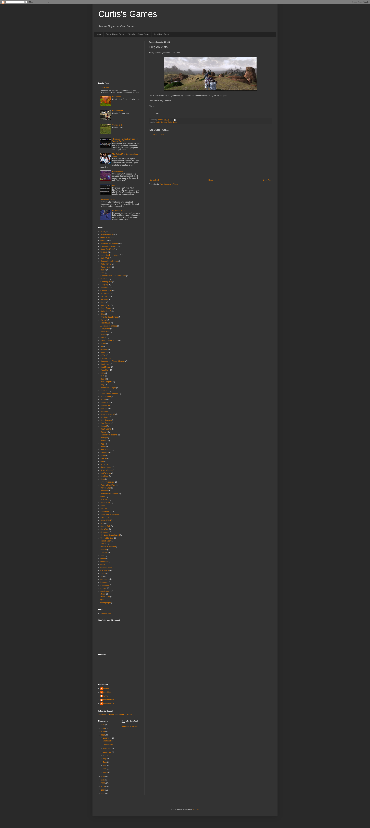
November (107, 749)
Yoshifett (103, 252)
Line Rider (104, 476)
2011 (103, 776)
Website (103, 550)
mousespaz (105, 585)
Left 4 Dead (105, 293)
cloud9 (103, 559)
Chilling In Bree (118, 125)
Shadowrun (105, 287)
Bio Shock (104, 417)
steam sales (105, 597)
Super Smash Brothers (109, 394)
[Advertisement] (210, 157)
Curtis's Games (127, 14)
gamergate (104, 579)
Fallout (103, 456)
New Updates (117, 171)
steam (102, 594)
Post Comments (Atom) (169, 184)
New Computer (106, 382)
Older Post (267, 180)
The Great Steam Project (110, 535)
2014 (103, 728)
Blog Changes (106, 420)
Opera (102, 497)
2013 (103, 732)
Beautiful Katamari (107, 414)
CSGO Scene (105, 429)
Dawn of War (105, 305)
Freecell (103, 458)
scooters (103, 349)
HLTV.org (104, 464)
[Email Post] (175, 119)
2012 (103, 735)
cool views (104, 562)
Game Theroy (105, 267)
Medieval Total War (107, 485)
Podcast (103, 335)
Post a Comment (158, 134)
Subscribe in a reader (130, 726)
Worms (103, 399)
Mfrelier (106, 688)
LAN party (104, 285)
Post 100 (103, 509)
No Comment (117, 111)
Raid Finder (105, 517)
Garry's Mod (105, 329)
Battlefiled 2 (105, 411)
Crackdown (104, 364)
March (105, 772)
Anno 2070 (104, 403)
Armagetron (105, 405)
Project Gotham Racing (109, 514)
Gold (114, 185)
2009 (103, 783)
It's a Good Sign (118, 211)
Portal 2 (103, 506)
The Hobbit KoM (106, 538)
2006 (103, 793)
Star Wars (104, 529)
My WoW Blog (105, 613)
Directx (103, 447)
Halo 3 (103, 270)
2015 (103, 725)
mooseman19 (108, 703)
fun (101, 576)
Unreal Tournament (108, 547)
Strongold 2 (105, 532)
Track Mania (105, 323)
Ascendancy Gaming (108, 326)
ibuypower (104, 582)
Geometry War (106, 282)
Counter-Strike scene (108, 435)
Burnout (103, 426)
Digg (102, 444)
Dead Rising (105, 367)
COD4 (102, 355)
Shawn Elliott (105, 520)
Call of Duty (105, 258)
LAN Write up (105, 473)
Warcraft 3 (104, 279)
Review (103, 338)
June (105, 762)
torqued (103, 600)
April (105, 769)
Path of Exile (105, 503)
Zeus (102, 556)
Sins (102, 523)
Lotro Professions (107, 482)
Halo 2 (103, 379)
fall (101, 346)
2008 (103, 787)
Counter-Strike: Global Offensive (113, 276)
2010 (103, 780)
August (106, 755)
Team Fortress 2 (106, 234)
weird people (105, 603)
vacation (103, 352)
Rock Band (104, 296)
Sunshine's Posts (161, 34)
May (105, 765)
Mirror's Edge (105, 488)
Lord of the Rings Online (164, 122)
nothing (103, 588)
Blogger (196, 809)
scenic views (105, 591)
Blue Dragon (105, 423)
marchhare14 (108, 700)
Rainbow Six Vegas (108, 388)
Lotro (175, 122)
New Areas (116, 97)
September (107, 752)
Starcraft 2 (104, 391)
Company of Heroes (108, 246)
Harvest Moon (105, 467)
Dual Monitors (105, 450)
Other (102, 314)
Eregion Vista (108, 744)
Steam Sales (108, 741)
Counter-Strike (106, 291)
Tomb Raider (105, 541)
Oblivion (103, 240)
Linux (102, 479)
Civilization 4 (105, 358)
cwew (105, 696)
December (107, 738)
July (105, 759)
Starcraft (103, 320)
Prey (102, 385)
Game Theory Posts (115, 34)
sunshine (104, 299)
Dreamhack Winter (107, 200)
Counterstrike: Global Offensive (112, 361)
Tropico (103, 544)
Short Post (104, 88)
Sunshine (107, 692)
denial (102, 564)
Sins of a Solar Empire (109, 317)
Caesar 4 (104, 432)
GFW (102, 376)
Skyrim (103, 344)
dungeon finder (106, 567)
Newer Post (154, 180)
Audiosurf (104, 408)
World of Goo (105, 397)
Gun (102, 461)
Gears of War (105, 238)
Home (98, 34)
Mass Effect (104, 332)
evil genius (104, 570)
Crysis (102, 302)
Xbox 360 (104, 553)
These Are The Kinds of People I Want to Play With (124, 140)
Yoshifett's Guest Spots (138, 34)
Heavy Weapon (106, 470)
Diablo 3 (103, 441)
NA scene (104, 491)
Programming (105, 511)
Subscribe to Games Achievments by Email (115, 715)
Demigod (104, 438)
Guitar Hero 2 (105, 311)
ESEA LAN (104, 452)
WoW (102, 232)
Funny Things (105, 308)
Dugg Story (104, 370)
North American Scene (109, 494)
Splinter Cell (105, 526)
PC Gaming (105, 500)
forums (103, 573)
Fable (102, 373)
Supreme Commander (109, 243)
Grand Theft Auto (107, 249)
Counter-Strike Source (109, 261)
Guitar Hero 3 (105, 264)
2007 (103, 790)
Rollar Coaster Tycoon (109, 341)
